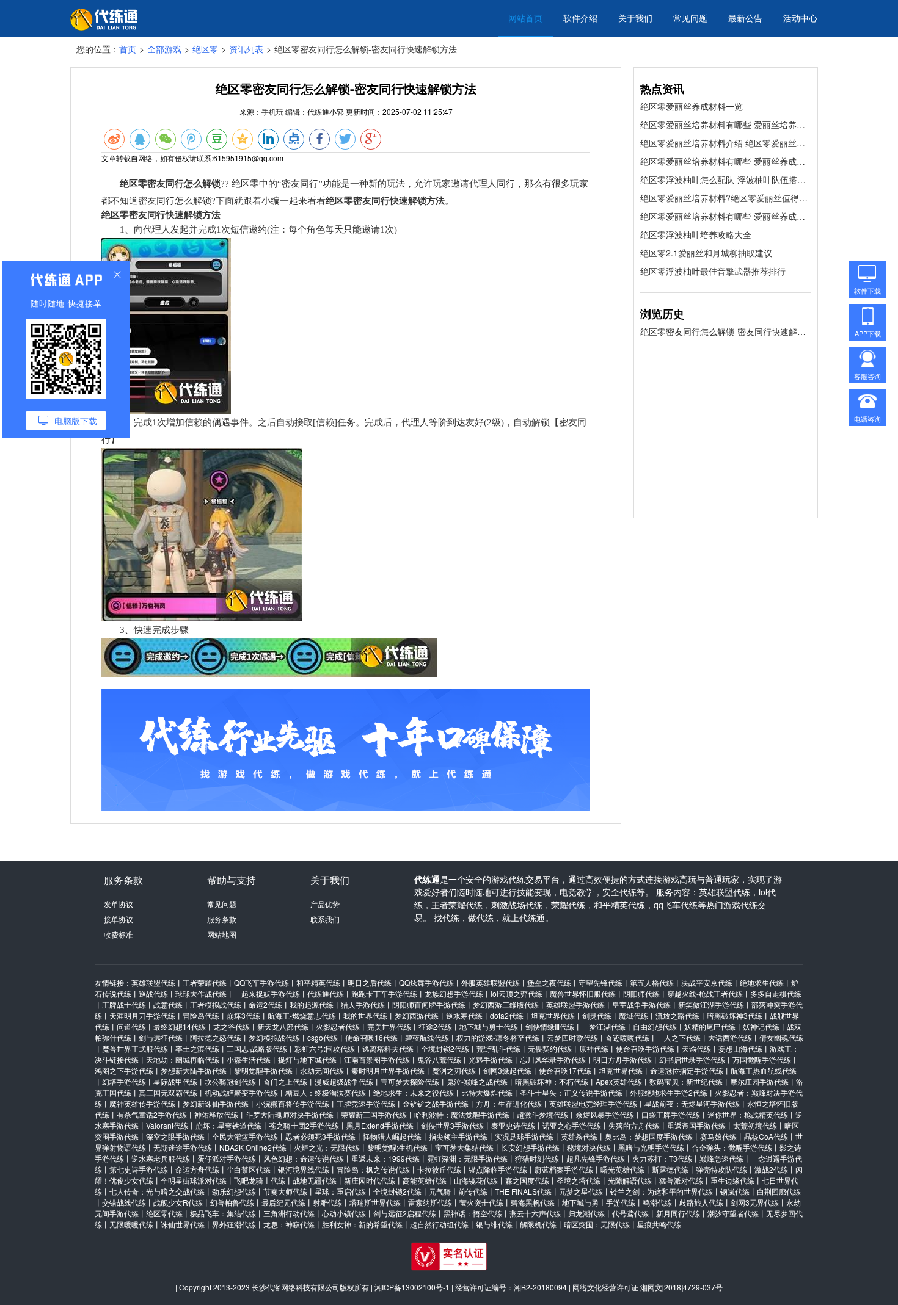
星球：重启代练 (340, 1191)
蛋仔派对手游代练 (226, 1158)
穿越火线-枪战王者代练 (705, 993)
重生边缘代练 (732, 1180)
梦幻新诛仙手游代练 (216, 1103)
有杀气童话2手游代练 (152, 1114)
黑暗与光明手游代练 (651, 1147)
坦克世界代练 (553, 1015)
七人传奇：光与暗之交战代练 (157, 1191)
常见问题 (690, 18)
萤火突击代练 (481, 1202)
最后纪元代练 (283, 1202)
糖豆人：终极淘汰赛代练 (325, 1092)
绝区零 (205, 49)
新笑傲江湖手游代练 (711, 1004)
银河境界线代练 (303, 1169)
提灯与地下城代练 (307, 1059)
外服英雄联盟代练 (490, 982)
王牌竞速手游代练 (366, 1103)
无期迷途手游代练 (182, 1147)
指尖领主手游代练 (458, 1136)
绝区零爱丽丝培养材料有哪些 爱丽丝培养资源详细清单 (725, 124)
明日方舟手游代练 (622, 1059)
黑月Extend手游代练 (380, 1125)
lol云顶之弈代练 (516, 993)
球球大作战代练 (201, 993)
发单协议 (118, 903)
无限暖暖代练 (131, 1224)
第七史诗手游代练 (138, 1169)
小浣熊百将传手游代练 (292, 1103)
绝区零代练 (164, 1213)
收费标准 (118, 934)
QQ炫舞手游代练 (426, 982)
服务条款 (221, 919)
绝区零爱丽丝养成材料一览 (691, 106)
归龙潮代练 (586, 1213)
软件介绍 (580, 18)
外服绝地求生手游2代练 (668, 1092)
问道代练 (131, 1026)
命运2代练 (265, 1004)
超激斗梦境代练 (542, 1114)
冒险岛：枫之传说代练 (373, 1169)
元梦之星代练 (581, 1191)
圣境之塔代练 (578, 1180)
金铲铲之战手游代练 (436, 1103)
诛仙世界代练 (183, 1224)
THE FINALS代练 (523, 1191)
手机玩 (272, 111)
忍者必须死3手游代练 (320, 1136)
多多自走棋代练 (775, 993)
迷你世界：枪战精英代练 (747, 1114)
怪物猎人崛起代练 (392, 1136)
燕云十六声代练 (535, 1213)
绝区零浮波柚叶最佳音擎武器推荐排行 (713, 271)
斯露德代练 (670, 1169)
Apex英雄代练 (619, 1081)
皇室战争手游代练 (641, 1004)
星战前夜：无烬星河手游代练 (692, 1103)
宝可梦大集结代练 (464, 1147)
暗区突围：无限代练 (597, 1224)
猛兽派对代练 (681, 1180)
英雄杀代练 (579, 1136)
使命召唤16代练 (371, 1037)
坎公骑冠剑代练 (230, 1081)
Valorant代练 (167, 1125)
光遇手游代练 (491, 1059)
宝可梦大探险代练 (410, 1081)
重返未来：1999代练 (385, 1158)
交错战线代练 (124, 1202)
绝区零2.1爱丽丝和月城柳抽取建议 (706, 253)
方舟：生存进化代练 (509, 1103)
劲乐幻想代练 (234, 1191)
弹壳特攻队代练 (721, 1169)
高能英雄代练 (425, 1180)
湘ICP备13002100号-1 (412, 1287)
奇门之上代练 (285, 1081)
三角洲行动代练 (289, 1213)
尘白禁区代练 (249, 1169)
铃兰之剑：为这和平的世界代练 (661, 1191)
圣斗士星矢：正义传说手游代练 (571, 1092)
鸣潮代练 (657, 1202)
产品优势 (325, 903)
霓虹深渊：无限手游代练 (467, 1158)
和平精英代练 (318, 982)
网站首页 (525, 18)
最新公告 (745, 18)
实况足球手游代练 (524, 1136)
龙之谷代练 (231, 1026)
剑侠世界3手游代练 (452, 1125)
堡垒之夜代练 (549, 982)
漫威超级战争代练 (344, 1081)
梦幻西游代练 (417, 1015)
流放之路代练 (677, 1015)
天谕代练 (696, 1048)
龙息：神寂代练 (289, 1224)
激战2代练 (771, 1169)
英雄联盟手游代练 (575, 1004)
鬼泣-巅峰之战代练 (477, 1081)
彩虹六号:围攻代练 (324, 1048)
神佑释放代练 (216, 1114)
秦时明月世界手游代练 (388, 1070)
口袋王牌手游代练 (670, 1114)
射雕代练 (327, 1202)
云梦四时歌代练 (572, 1037)
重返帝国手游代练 (696, 1125)
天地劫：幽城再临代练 (182, 1059)
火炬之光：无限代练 (327, 1147)
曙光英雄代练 (622, 1169)
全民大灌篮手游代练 (245, 1136)
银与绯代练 (494, 1224)
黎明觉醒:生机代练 (397, 1147)
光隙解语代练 (630, 1180)
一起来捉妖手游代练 (267, 993)
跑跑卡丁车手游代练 (384, 993)
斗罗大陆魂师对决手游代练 (290, 1114)
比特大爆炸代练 (487, 1092)
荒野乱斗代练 (498, 1048)
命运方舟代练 (197, 1169)
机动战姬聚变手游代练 (241, 1092)
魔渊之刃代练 (454, 1070)
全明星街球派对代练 (194, 1180)
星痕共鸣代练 (659, 1224)
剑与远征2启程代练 (404, 1213)
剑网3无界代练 (755, 1202)
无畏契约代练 (550, 1048)
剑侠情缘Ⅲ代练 (549, 1026)
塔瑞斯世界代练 (375, 1202)
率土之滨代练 (197, 1048)
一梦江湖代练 (604, 1026)
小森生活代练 (249, 1059)
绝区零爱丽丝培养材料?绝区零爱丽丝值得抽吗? (725, 198)
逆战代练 (153, 993)
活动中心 (800, 18)
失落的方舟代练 (634, 1125)
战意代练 (168, 1004)
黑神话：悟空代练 (473, 1213)
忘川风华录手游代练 (553, 1059)
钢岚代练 (735, 1191)
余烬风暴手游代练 (604, 1114)
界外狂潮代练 (234, 1224)
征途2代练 (435, 1026)
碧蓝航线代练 (427, 1037)
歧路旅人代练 (701, 1202)
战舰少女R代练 (178, 1202)
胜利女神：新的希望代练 (362, 1224)
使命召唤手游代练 (645, 1048)
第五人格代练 (652, 982)
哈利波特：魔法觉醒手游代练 (461, 1114)
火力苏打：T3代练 (662, 1158)
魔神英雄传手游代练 (142, 1103)
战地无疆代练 (315, 1180)
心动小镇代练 (344, 1213)
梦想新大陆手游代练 (194, 1070)
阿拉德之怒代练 (215, 1037)
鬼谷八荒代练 (439, 1059)
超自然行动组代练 (439, 1224)
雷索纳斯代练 (430, 1202)
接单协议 (118, 919)
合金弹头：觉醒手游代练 (732, 1147)
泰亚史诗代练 (513, 1125)
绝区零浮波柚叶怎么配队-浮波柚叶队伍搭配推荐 (725, 179)
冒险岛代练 (201, 1015)
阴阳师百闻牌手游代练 (428, 1004)
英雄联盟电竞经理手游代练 (593, 1103)
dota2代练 (507, 1015)
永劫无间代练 (322, 1070)
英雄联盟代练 (153, 982)
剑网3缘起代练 (507, 1070)
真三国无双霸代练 (168, 1092)
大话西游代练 (730, 1037)
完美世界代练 (389, 1026)
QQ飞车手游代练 (261, 982)
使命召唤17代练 (565, 1070)
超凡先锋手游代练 (595, 1158)
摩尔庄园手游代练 (759, 1081)
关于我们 (635, 18)
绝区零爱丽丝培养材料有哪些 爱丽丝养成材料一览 (725, 161)
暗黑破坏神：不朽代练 (551, 1081)
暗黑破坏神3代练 (734, 1015)
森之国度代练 (527, 1180)
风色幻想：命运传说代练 (303, 1158)
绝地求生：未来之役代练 (413, 1092)
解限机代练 (538, 1224)
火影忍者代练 (338, 1026)
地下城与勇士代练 (488, 1026)
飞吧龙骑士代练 (259, 1180)
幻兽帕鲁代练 (232, 1202)
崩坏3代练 (243, 1015)
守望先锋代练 (600, 982)
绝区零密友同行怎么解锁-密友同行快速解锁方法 (725, 331)
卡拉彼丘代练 (439, 1169)
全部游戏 (164, 49)
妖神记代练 (761, 1026)
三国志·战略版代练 (257, 1048)
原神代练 (593, 1048)
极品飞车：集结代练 (223, 1213)
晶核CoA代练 (766, 1136)
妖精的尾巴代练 (710, 1026)
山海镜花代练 (476, 1180)
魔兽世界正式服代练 (135, 1048)
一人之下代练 (679, 1037)
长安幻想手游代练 (530, 1147)
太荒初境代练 (755, 1125)
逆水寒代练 (464, 1015)
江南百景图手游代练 (377, 1059)
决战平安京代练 (706, 982)
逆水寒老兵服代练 (160, 1158)
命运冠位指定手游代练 (686, 1070)
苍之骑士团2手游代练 (304, 1125)
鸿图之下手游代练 (124, 1070)
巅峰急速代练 (721, 1158)
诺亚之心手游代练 (571, 1125)
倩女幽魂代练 (781, 1037)
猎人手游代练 (363, 1004)
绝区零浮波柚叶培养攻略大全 (695, 234)
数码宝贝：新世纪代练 (686, 1081)
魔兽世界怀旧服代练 (583, 993)
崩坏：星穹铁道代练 (228, 1125)
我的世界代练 (365, 1015)
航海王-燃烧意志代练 (302, 1015)
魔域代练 (633, 1015)
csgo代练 (322, 1037)
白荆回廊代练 (779, 1191)
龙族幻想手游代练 (454, 993)
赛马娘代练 (718, 1136)
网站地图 (221, 934)
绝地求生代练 (762, 982)
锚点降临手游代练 (498, 1169)
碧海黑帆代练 (533, 1202)
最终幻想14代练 (179, 1026)
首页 (127, 49)
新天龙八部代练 (282, 1026)
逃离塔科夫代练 (388, 1048)
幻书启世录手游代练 (692, 1059)
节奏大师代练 (285, 1191)
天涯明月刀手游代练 (142, 1015)
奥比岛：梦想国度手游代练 (649, 1136)
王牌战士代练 (124, 1004)
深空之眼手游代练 (175, 1136)
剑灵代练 (596, 1015)
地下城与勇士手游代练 (598, 1202)
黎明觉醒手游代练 (263, 1070)
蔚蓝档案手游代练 (564, 1169)
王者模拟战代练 (215, 1004)
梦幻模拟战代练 (274, 1037)
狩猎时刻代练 (537, 1158)
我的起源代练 (312, 1004)
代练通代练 (325, 993)
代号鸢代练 (630, 1213)
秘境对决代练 (589, 1147)
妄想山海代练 (740, 1048)
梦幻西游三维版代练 (506, 1004)
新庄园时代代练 (369, 1180)
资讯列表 (246, 49)
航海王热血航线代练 (764, 1070)
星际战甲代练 (175, 1081)
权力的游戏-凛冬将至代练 (497, 1037)
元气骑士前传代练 (458, 1191)
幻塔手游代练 (124, 1081)
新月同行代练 (678, 1213)
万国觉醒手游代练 (761, 1059)
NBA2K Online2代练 (253, 1147)
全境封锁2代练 (445, 1048)
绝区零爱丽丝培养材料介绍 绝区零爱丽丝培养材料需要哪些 (725, 143)
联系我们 (325, 919)
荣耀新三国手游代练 (374, 1114)
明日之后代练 (370, 982)
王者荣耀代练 (205, 982)
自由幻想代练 (655, 1026)
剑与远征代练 (161, 1037)
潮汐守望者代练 (733, 1213)
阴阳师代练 (641, 993)
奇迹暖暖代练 (627, 1037)
